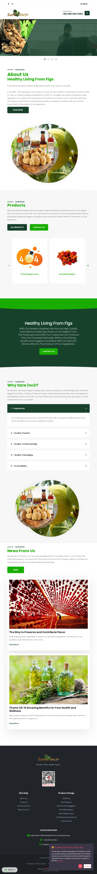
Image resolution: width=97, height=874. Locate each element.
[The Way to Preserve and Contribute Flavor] (48, 605)
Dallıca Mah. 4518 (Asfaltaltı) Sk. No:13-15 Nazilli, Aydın (50, 835)
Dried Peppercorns (66, 813)
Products (23, 802)
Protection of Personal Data (36, 864)
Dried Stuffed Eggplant (66, 806)
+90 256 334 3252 (73, 13)
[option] (48, 37)
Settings (87, 866)
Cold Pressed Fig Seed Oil (66, 817)
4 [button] (56, 59)
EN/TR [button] (84, 4)
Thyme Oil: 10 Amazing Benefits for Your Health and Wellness (42, 709)
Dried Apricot (66, 802)
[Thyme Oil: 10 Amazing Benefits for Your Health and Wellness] (48, 681)
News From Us (23, 810)
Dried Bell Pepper (66, 810)
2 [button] (48, 59)
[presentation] (9, 266)
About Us (23, 798)
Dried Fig (66, 798)
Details (60, 860)
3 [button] (52, 59)
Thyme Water (66, 821)
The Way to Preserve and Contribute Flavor (37, 632)
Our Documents (23, 806)
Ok (80, 866)
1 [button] (45, 59)
